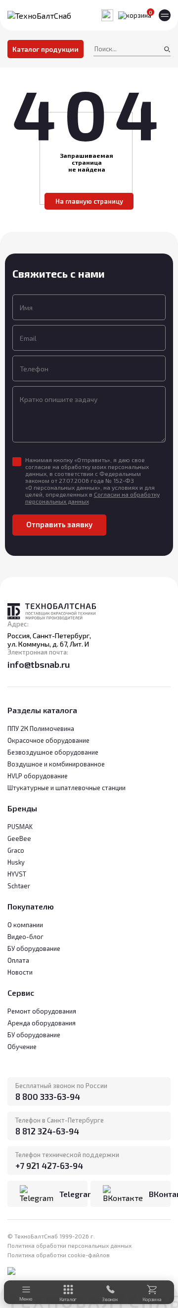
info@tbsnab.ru (38, 664)
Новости (20, 972)
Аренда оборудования (41, 1023)
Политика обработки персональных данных (69, 1245)
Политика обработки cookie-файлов (58, 1254)
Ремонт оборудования (41, 1011)
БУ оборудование (33, 1035)
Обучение (22, 1047)
